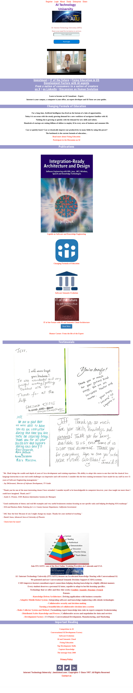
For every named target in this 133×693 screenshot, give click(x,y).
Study (68, 1)
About (62, 1)
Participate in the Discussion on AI (66, 140)
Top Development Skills (66, 646)
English (74, 590)
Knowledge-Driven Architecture (47, 596)
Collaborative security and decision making (67, 603)
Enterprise (77, 1)
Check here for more (12, 522)
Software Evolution (66, 636)
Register (49, 1)
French (100, 590)
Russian (91, 590)
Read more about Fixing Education (66, 137)
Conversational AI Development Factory (66, 632)
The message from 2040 (66, 653)
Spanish (83, 590)
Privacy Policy (66, 659)
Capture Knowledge (66, 649)
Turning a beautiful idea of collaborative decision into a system (66, 607)
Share (85, 1)
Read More (66, 326)
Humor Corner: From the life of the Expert (66, 334)
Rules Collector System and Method (33, 610)
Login (56, 1)
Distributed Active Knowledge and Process (41, 613)
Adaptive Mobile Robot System (34, 600)
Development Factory (34, 617)
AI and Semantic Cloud (66, 639)
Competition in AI (66, 629)
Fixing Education (66, 643)
